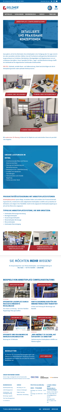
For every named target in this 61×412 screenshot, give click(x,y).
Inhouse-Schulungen (22, 390)
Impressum (55, 409)
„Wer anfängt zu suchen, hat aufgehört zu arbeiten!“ (43, 336)
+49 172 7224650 (30, 267)
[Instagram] (54, 1)
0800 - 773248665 (36, 388)
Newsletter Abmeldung (22, 394)
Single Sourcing (21, 392)
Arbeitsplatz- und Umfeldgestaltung (7, 393)
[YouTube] (56, 1)
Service (41, 14)
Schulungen (19, 14)
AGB (40, 409)
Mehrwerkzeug (30, 14)
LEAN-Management (8, 390)
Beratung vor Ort (21, 387)
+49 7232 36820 (20, 1)
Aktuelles (8, 14)
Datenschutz (46, 409)
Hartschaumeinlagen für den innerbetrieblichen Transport (44, 303)
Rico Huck (20, 267)
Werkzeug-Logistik (7, 396)
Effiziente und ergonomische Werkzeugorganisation (15, 336)
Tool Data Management (9, 398)
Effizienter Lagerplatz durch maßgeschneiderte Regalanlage (15, 304)
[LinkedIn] (51, 1)
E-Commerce (6, 400)
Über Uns (52, 14)
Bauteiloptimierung (8, 387)
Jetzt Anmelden (46, 356)
